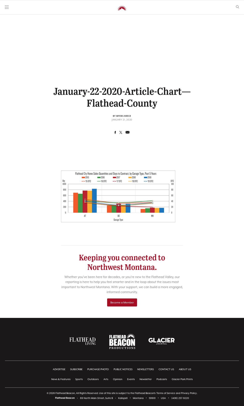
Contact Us (166, 369)
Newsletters (145, 369)
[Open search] (237, 7)
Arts (106, 379)
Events (131, 379)
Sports (79, 379)
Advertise (59, 369)
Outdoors (93, 379)
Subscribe (76, 369)
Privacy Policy (189, 393)
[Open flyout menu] (6, 7)
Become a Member (122, 302)
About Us (185, 369)
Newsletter (146, 379)
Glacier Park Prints (182, 379)
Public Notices (123, 369)
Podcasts (162, 379)
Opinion (117, 379)
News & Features (61, 379)
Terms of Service (165, 393)
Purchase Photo (98, 369)
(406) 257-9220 (180, 398)
